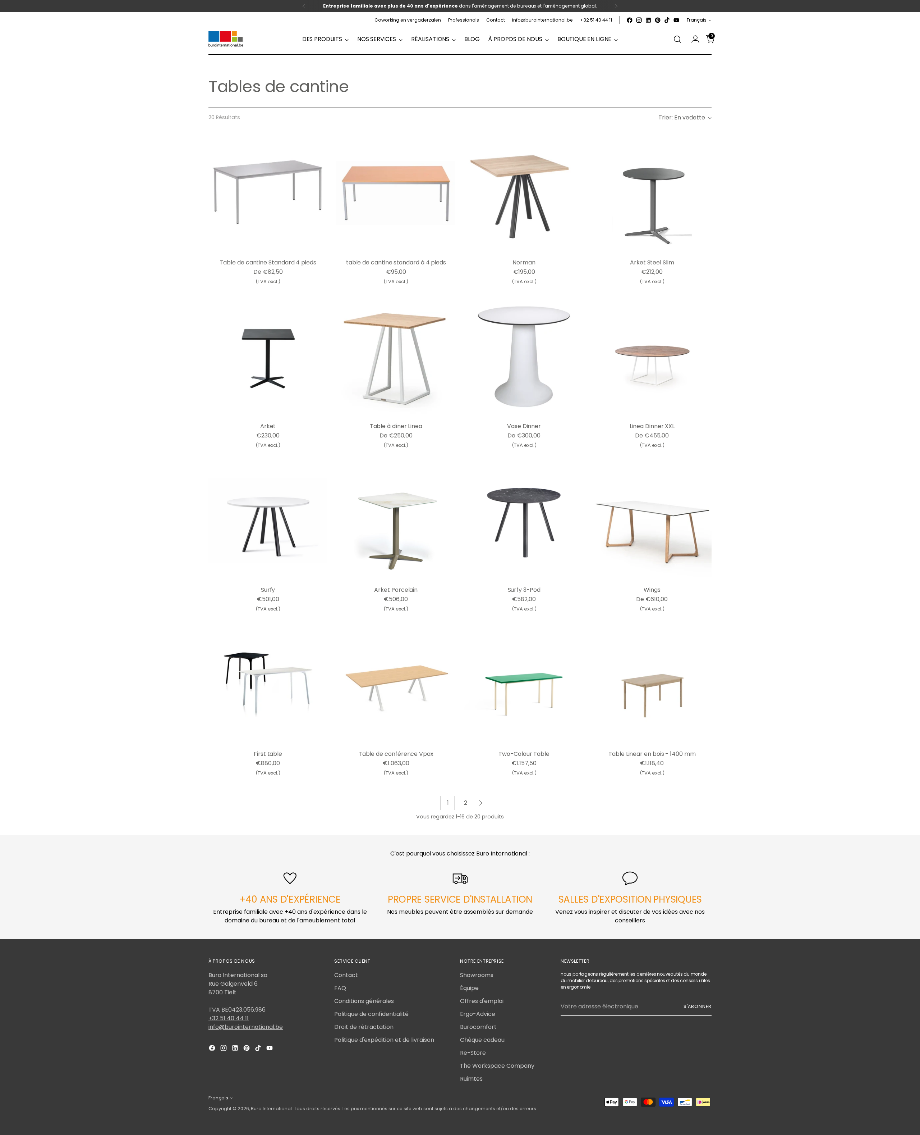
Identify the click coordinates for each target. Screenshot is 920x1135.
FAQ (340, 988)
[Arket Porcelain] (395, 520)
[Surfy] (267, 520)
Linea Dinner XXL (652, 426)
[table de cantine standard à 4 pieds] (395, 193)
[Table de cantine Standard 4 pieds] (267, 193)
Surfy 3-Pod (524, 590)
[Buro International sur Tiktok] (667, 20)
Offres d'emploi (481, 1001)
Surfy (268, 590)
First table (268, 754)
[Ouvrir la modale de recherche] (677, 39)
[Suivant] (616, 6)
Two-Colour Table (523, 754)
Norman (523, 262)
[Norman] (523, 193)
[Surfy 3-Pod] (523, 520)
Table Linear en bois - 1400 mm (652, 754)
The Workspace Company (497, 1066)
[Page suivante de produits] (480, 803)
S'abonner (698, 1006)
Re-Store (473, 1053)
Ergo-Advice (477, 1014)
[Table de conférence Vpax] (395, 684)
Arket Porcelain (396, 590)
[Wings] (652, 520)
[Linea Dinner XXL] (652, 356)
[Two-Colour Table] (523, 684)
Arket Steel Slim (652, 262)
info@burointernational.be (245, 1027)
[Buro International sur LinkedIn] (648, 20)
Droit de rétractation (364, 1027)
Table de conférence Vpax (396, 754)
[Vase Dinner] (523, 356)
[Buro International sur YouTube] (676, 20)
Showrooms (476, 975)
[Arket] (267, 356)
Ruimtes (471, 1079)
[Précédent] (304, 6)
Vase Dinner (524, 426)
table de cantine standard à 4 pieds (396, 262)
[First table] (267, 684)
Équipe (469, 988)
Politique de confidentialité (371, 1014)
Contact (346, 975)
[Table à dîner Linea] (395, 356)
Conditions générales (364, 1001)
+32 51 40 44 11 (228, 1018)
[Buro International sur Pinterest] (657, 20)
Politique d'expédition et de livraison (384, 1040)
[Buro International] (226, 39)
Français (697, 20)
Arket (268, 426)
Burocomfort (478, 1027)
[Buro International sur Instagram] (639, 20)
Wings (652, 590)
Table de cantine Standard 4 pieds (268, 262)
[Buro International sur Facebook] (629, 20)
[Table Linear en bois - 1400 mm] (652, 684)
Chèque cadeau (482, 1040)
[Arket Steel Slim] (652, 193)
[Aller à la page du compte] (692, 39)
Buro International (271, 1109)
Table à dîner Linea (396, 426)
